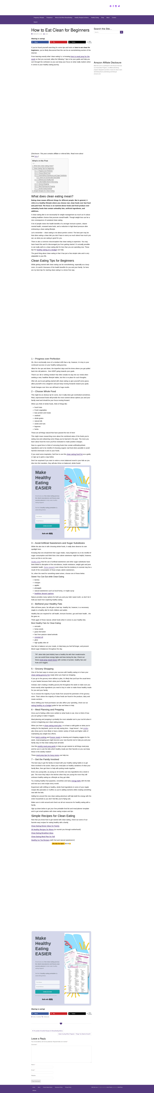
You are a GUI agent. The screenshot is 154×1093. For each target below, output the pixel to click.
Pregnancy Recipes (39, 17)
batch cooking (41, 737)
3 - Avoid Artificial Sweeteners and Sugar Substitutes (52, 175)
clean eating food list (75, 454)
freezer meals (55, 737)
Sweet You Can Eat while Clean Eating (50, 177)
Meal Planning (37, 1016)
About (107, 17)
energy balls (76, 781)
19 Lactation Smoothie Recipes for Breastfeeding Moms (48, 1031)
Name (33, 1064)
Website (33, 1075)
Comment (34, 1044)
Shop (102, 17)
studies (85, 728)
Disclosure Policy (58, 1087)
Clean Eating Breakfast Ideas (42, 833)
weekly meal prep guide (47, 746)
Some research (49, 567)
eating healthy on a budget (41, 705)
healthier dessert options (44, 593)
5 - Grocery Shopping (43, 184)
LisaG (46, 34)
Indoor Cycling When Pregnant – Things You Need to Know (74, 1034)
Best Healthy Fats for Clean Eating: (49, 181)
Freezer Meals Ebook (47, 1087)
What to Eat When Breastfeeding (63, 17)
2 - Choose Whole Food (43, 173)
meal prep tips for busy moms (47, 755)
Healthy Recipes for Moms (82, 17)
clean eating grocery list (40, 675)
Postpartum (50, 17)
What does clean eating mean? (44, 166)
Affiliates (34, 1090)
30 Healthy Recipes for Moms (42, 829)
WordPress (120, 1087)
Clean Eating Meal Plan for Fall (43, 836)
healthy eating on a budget (47, 250)
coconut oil (38, 637)
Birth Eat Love (95, 1087)
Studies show (36, 562)
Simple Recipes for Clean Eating (44, 191)
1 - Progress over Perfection (45, 171)
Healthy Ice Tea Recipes (40, 840)
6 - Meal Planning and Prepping (46, 186)
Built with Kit (47, 533)
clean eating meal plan (53, 725)
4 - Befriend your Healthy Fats (45, 179)
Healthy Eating (95, 17)
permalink (46, 1016)
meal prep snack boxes (48, 660)
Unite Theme (109, 1087)
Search (35, 22)
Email (33, 1070)
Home (33, 1087)
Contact (114, 17)
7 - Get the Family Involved (44, 188)
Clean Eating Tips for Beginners (44, 168)
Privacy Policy (68, 1087)
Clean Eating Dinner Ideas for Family (45, 826)
